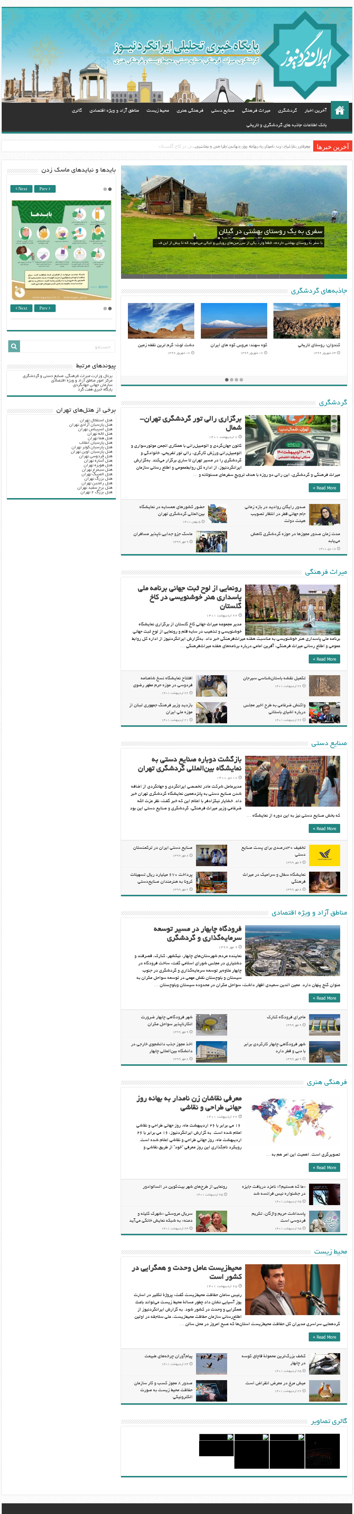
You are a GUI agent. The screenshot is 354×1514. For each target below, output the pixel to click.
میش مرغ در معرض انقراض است (275, 1383)
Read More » (324, 487)
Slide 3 (290, 276)
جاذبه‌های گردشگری (319, 291)
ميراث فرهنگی (256, 110)
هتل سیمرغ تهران (97, 470)
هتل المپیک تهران (97, 474)
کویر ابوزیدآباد (262, 345)
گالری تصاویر (329, 1421)
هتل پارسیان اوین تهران (91, 452)
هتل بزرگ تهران (98, 479)
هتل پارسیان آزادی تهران (90, 425)
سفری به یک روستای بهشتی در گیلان (271, 232)
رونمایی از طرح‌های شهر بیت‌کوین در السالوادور (185, 1187)
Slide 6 (222, 276)
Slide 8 (177, 276)
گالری (77, 110)
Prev (44, 189)
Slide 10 (132, 276)
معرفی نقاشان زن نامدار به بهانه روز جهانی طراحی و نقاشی (252, 146)
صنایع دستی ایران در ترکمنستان (163, 848)
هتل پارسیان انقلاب (95, 443)
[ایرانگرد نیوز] (177, 55)
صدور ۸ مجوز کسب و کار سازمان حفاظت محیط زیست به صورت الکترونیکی (163, 1390)
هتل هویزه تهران (98, 465)
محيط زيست (158, 110)
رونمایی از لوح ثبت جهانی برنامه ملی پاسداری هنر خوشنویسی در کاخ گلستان (190, 598)
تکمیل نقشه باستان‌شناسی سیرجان (274, 678)
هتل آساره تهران (98, 461)
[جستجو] (14, 346)
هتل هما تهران (100, 438)
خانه (340, 110)
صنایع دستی (222, 110)
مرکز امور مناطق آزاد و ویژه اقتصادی (81, 380)
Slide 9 (154, 276)
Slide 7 (200, 276)
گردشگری (287, 110)
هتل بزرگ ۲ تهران (96, 492)
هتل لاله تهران (99, 434)
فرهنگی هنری (190, 110)
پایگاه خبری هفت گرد (95, 389)
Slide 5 (245, 276)
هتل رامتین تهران (97, 483)
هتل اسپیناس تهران (95, 429)
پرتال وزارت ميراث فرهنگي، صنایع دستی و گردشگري (67, 376)
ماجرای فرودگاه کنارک (286, 1017)
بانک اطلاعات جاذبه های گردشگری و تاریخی (286, 125)
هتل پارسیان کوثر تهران (92, 447)
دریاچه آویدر (191, 345)
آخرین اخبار (316, 110)
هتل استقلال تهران (96, 420)
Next (22, 189)
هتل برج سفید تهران (94, 488)
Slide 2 (313, 276)
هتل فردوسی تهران (95, 456)
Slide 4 (268, 276)
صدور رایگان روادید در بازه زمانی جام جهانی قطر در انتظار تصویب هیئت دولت (275, 514)
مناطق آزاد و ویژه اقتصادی (114, 110)
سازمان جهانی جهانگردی (92, 385)
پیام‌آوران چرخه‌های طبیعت (169, 1356)
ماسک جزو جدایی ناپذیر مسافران (163, 534)
